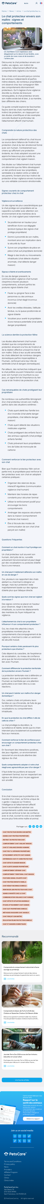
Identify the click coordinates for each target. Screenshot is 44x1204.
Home (4, 11)
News (11, 11)
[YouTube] (24, 1136)
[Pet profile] (36, 3)
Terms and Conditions (12, 1161)
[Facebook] (15, 1136)
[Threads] (29, 1141)
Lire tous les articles (22, 1080)
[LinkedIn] (24, 1141)
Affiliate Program (11, 1172)
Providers (8, 1169)
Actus (18, 11)
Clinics (6, 1177)
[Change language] (41, 3)
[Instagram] (20, 1136)
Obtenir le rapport (33, 1119)
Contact (7, 1175)
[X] (20, 1141)
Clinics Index (9, 1180)
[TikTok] (29, 1136)
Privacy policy (9, 1164)
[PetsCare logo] (9, 3)
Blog (26, 3)
